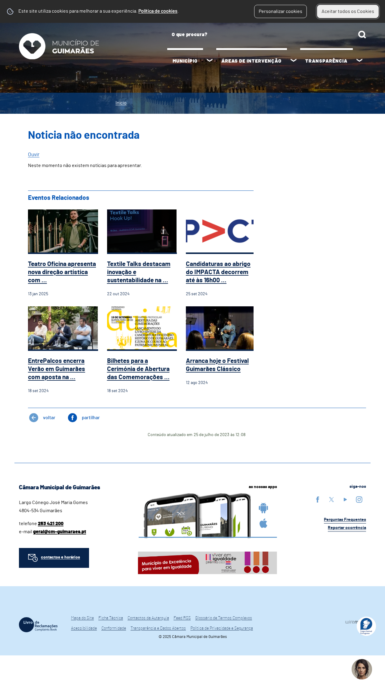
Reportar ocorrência (347, 528)
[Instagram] (359, 499)
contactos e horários (60, 557)
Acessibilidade (84, 628)
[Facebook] (318, 499)
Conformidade (113, 628)
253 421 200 (50, 523)
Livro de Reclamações (38, 624)
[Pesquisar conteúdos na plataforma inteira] (362, 34)
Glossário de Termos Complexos (223, 618)
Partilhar (91, 417)
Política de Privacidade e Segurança (221, 628)
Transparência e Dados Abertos (158, 628)
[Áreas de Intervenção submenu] (293, 61)
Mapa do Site (82, 618)
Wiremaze (355, 622)
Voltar (49, 417)
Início (121, 103)
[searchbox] (266, 34)
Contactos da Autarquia (148, 618)
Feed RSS (182, 618)
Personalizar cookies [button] (280, 11)
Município (185, 61)
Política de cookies (157, 11)
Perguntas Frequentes (345, 520)
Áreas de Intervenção (251, 61)
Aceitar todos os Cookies (348, 11)
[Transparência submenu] (359, 61)
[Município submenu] (209, 61)
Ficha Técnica (110, 618)
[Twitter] (331, 499)
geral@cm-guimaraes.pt (59, 531)
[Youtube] (345, 499)
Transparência (326, 61)
